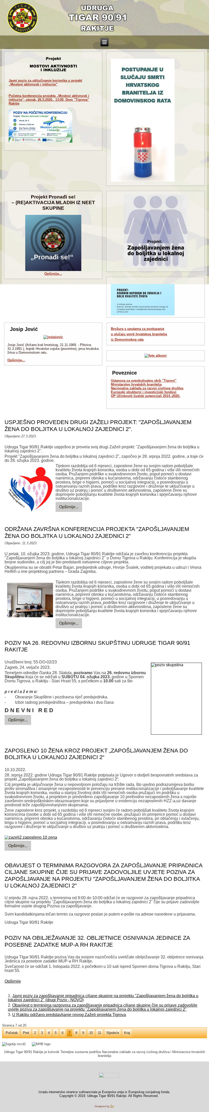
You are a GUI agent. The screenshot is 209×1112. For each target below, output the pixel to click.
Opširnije (13, 981)
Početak (12, 1033)
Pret (26, 1033)
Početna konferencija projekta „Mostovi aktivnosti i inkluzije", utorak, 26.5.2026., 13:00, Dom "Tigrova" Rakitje (49, 99)
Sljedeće (112, 1033)
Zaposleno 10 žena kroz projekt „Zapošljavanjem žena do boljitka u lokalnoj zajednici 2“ (96, 753)
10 (91, 1033)
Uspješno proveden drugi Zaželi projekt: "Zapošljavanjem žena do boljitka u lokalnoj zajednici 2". (98, 425)
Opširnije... (53, 274)
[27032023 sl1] (30, 489)
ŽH (112, 1106)
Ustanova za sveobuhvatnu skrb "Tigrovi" (143, 380)
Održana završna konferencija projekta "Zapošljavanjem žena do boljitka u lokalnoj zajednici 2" (97, 532)
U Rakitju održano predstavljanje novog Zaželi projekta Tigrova (69, 1014)
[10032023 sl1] (30, 600)
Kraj (127, 1033)
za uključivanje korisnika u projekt (45, 82)
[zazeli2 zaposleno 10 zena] (31, 837)
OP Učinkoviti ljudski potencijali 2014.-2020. (145, 396)
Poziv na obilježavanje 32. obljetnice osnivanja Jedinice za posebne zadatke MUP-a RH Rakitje (97, 941)
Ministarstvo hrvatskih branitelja (136, 384)
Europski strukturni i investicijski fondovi (143, 392)
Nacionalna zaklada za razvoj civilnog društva (147, 388)
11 (99, 1033)
